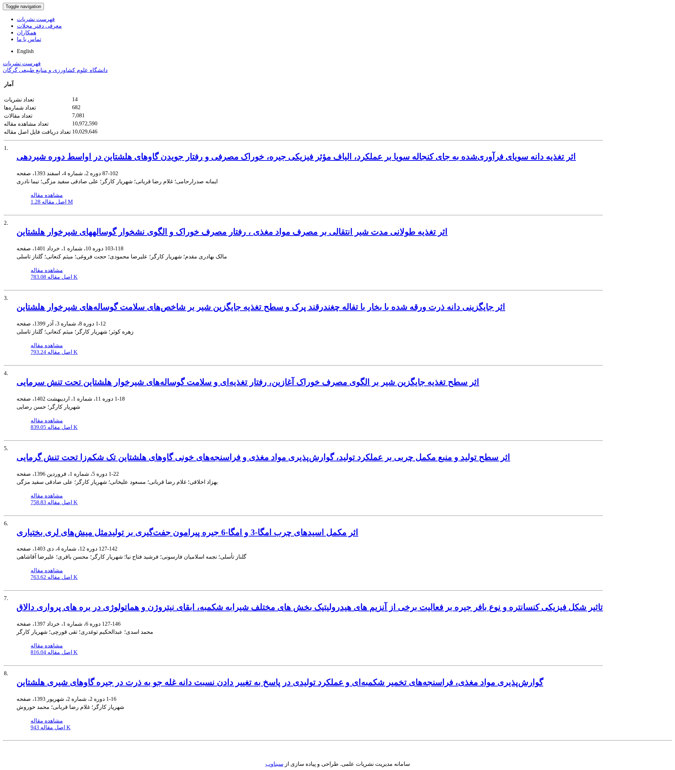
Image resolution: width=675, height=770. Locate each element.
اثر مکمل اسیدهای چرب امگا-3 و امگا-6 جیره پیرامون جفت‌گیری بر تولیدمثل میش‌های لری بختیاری (187, 532)
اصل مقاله (52, 202)
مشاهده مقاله (47, 195)
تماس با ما (29, 39)
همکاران (26, 32)
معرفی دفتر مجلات (39, 26)
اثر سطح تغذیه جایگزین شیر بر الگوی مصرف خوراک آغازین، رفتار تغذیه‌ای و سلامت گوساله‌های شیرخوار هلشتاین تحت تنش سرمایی (248, 382)
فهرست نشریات (36, 19)
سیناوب (274, 764)
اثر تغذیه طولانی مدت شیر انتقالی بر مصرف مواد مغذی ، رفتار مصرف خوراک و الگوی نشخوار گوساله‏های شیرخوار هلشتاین (232, 231)
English (25, 51)
